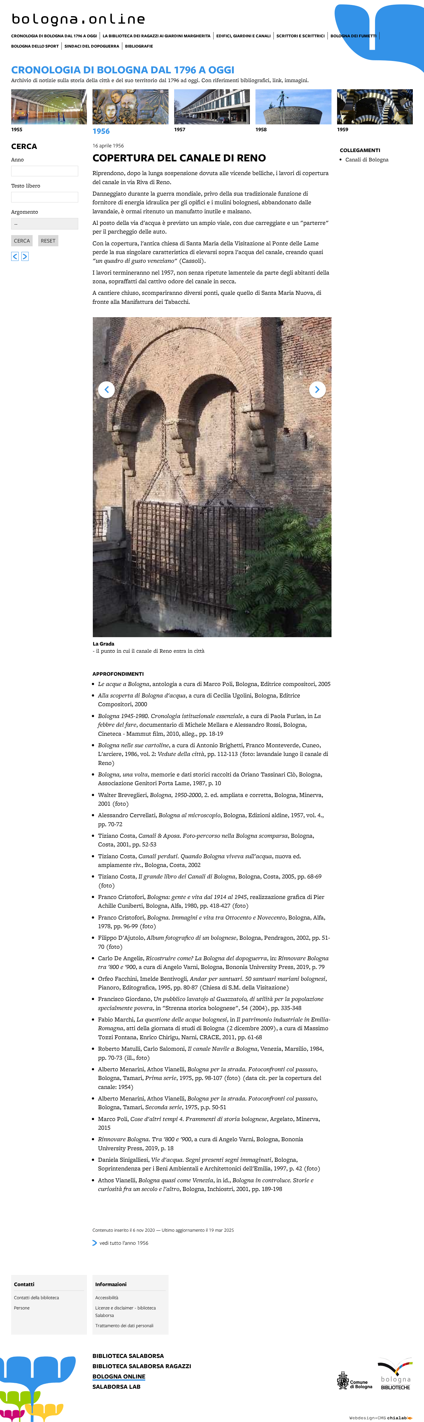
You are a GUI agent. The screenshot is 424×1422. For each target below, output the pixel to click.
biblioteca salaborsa (128, 1356)
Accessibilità (106, 1297)
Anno (17, 159)
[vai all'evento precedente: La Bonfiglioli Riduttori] (15, 256)
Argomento (24, 211)
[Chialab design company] (381, 1412)
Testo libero (25, 185)
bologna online (118, 1376)
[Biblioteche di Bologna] (395, 1374)
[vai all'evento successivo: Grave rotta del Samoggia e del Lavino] (25, 256)
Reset (48, 240)
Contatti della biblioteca (36, 1297)
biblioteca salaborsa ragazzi (141, 1366)
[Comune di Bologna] (354, 1381)
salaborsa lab (116, 1387)
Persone (21, 1307)
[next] (317, 389)
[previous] (106, 389)
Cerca (24, 146)
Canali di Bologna (367, 159)
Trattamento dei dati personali (124, 1325)
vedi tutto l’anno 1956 (124, 1242)
